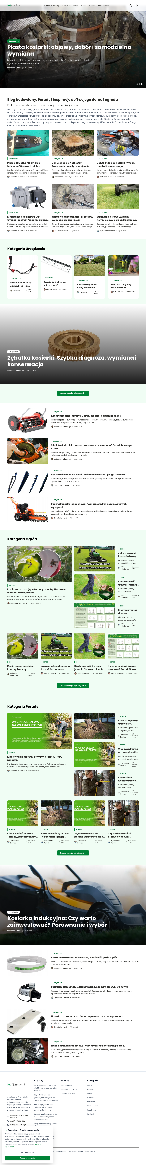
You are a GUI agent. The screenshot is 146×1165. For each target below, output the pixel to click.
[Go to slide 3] (142, 84)
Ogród (75, 5)
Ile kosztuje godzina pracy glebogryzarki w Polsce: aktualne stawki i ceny (44, 1107)
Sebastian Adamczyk (15, 68)
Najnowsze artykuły (51, 5)
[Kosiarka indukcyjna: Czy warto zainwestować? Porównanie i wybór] (73, 905)
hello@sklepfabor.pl (18, 1125)
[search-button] (130, 5)
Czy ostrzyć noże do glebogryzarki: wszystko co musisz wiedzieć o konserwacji (46, 1098)
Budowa (92, 5)
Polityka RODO (61, 1151)
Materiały (91, 1102)
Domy (89, 1085)
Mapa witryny (90, 1151)
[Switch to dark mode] (137, 5)
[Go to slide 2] (139, 84)
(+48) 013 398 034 (17, 1121)
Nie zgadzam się (27, 1152)
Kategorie (92, 1080)
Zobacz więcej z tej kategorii (72, 393)
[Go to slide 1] (137, 84)
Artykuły (38, 1080)
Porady (83, 5)
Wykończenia (103, 5)
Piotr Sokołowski (67, 1085)
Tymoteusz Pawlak (68, 1093)
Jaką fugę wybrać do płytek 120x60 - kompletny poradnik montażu (45, 1088)
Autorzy (65, 1080)
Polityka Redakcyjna (76, 1151)
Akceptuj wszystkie (27, 1158)
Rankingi (90, 1114)
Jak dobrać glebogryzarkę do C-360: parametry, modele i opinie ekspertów (45, 1117)
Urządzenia (66, 5)
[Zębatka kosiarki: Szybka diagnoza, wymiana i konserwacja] (73, 344)
